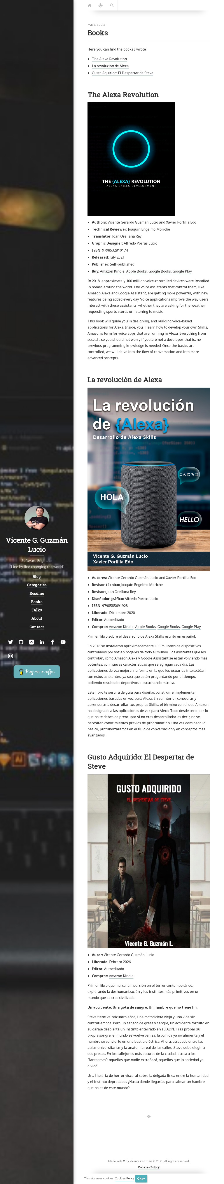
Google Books (160, 271)
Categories (37, 585)
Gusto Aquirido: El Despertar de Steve (122, 72)
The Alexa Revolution (109, 58)
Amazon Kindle (112, 271)
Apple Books (136, 271)
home (91, 24)
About (36, 618)
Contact (37, 626)
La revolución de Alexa (110, 65)
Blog (37, 576)
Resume (37, 593)
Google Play (182, 271)
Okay (141, 1179)
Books (36, 601)
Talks (37, 609)
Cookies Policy (124, 1179)
